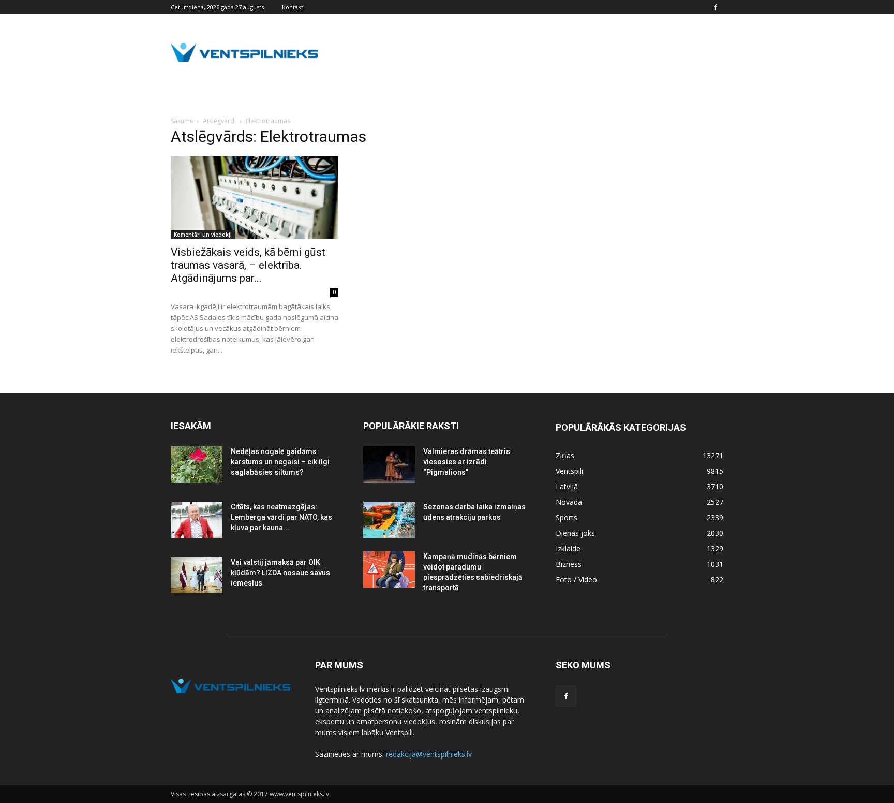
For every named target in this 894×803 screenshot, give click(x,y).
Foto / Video (576, 580)
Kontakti (293, 7)
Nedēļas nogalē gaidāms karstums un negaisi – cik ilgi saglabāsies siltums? (280, 461)
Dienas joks (575, 533)
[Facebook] (715, 7)
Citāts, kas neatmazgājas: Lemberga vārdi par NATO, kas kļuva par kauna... (281, 517)
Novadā (569, 502)
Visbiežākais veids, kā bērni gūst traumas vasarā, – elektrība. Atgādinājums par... (248, 265)
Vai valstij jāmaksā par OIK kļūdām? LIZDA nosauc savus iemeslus (280, 572)
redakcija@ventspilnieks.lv (429, 754)
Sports (566, 517)
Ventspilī (569, 471)
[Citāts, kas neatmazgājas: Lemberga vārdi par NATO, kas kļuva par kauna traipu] (196, 520)
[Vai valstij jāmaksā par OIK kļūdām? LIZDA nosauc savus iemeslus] (196, 575)
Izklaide (568, 548)
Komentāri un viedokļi (203, 234)
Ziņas (565, 455)
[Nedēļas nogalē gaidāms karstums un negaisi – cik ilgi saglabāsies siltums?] (196, 464)
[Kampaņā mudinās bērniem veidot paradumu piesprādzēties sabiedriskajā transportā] (389, 569)
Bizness (569, 564)
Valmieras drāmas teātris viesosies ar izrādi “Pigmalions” (466, 461)
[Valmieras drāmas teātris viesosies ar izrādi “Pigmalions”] (389, 464)
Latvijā (567, 486)
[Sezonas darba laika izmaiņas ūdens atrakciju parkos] (389, 520)
